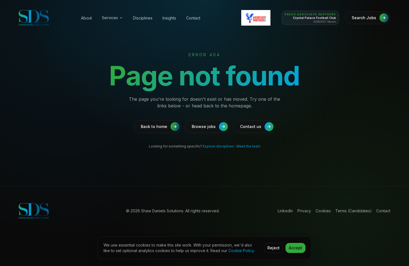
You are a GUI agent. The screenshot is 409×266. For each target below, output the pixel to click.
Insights (169, 18)
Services (110, 17)
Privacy (304, 210)
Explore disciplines (218, 146)
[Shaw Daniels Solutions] (43, 18)
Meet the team (248, 146)
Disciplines (142, 18)
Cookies (323, 210)
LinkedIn (285, 210)
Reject (273, 247)
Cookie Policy (241, 250)
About (86, 18)
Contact (193, 18)
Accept (295, 247)
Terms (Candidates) (353, 210)
